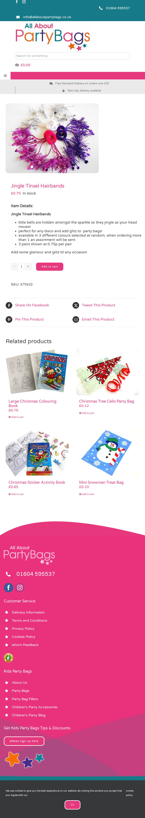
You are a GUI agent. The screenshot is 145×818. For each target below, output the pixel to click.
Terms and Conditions (29, 620)
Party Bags (20, 691)
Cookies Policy (23, 637)
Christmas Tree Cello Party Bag (106, 401)
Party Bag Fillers (25, 699)
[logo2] (53, 24)
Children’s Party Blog (29, 715)
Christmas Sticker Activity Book (36, 482)
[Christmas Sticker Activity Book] (37, 453)
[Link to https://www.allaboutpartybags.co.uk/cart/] (17, 64)
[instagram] (24, 1)
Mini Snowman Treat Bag (101, 482)
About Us (19, 682)
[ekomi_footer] (8, 655)
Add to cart (50, 266)
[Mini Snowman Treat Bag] (107, 452)
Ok (72, 804)
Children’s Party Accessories (35, 707)
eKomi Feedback (25, 645)
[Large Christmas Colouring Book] (37, 372)
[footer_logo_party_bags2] (29, 547)
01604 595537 (118, 8)
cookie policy (129, 793)
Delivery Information (28, 612)
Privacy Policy (23, 629)
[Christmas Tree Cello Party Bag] (107, 371)
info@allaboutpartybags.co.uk (47, 17)
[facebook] (17, 1)
